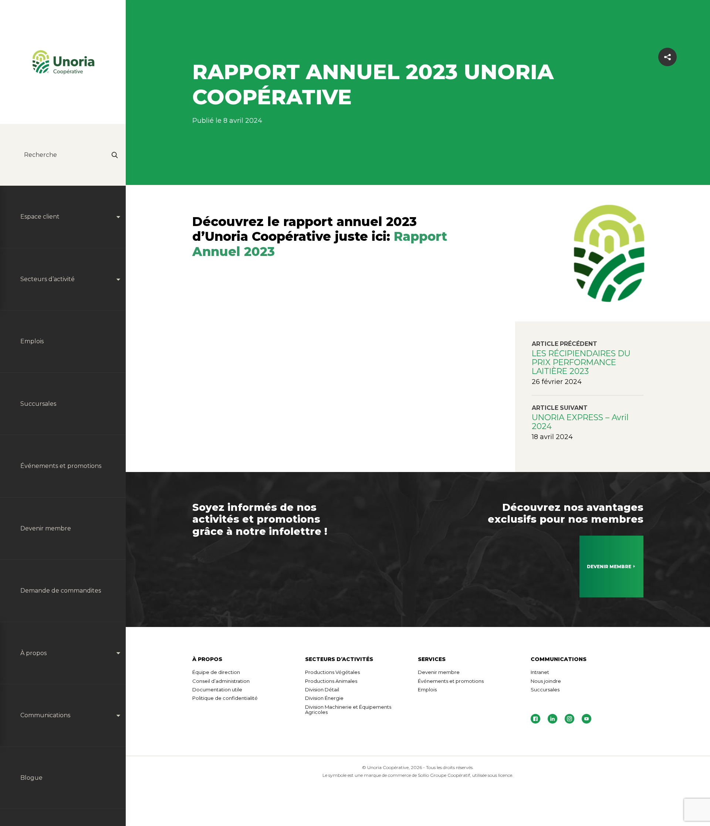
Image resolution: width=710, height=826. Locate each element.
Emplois (427, 689)
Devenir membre (439, 672)
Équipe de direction (216, 672)
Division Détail (322, 689)
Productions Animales (331, 681)
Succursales (545, 689)
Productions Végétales (332, 672)
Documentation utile (217, 689)
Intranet (540, 672)
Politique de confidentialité (225, 698)
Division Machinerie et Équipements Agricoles (348, 709)
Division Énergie (324, 698)
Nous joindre (546, 681)
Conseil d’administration (221, 681)
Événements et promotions (451, 681)
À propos (207, 659)
